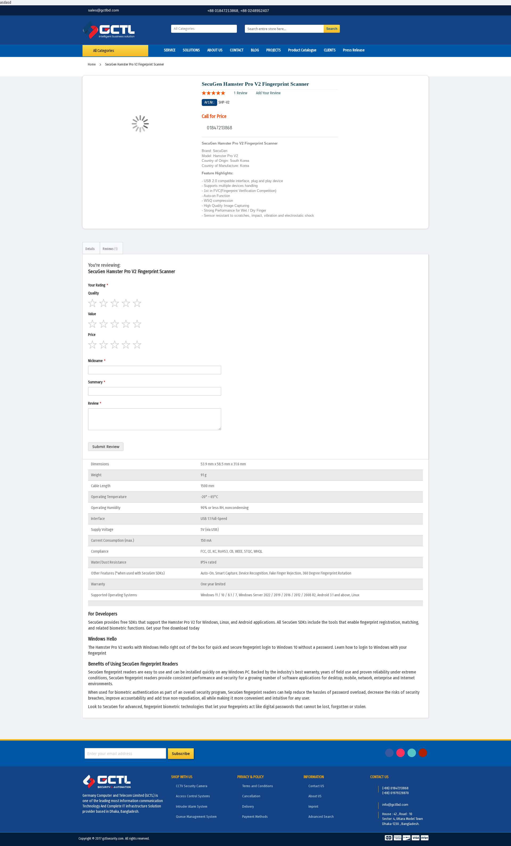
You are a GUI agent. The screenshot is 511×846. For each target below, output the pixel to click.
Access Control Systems (193, 796)
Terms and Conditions (257, 786)
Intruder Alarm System (191, 806)
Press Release (354, 50)
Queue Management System (196, 817)
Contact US (316, 786)
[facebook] (388, 11)
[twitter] (411, 11)
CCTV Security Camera (191, 786)
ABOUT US (214, 50)
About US (315, 796)
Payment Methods (255, 817)
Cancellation (251, 796)
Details (89, 249)
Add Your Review (268, 93)
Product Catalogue (302, 50)
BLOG (255, 50)
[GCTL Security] (123, 30)
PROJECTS (273, 50)
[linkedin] (399, 11)
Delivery (248, 806)
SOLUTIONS (191, 50)
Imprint (313, 806)
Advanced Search (321, 817)
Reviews (110, 249)
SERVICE (169, 50)
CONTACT (237, 50)
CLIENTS (330, 50)
